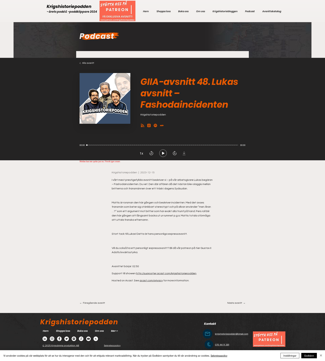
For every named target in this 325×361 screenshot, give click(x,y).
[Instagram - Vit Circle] (52, 338)
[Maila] (207, 334)
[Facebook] (59, 338)
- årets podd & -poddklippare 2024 (72, 12)
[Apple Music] (81, 338)
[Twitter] (66, 338)
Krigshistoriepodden (69, 6)
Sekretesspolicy (219, 355)
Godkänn (309, 355)
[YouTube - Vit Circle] (88, 338)
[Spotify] (74, 338)
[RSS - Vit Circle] (95, 338)
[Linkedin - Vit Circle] (44, 338)
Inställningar (289, 355)
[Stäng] (321, 355)
